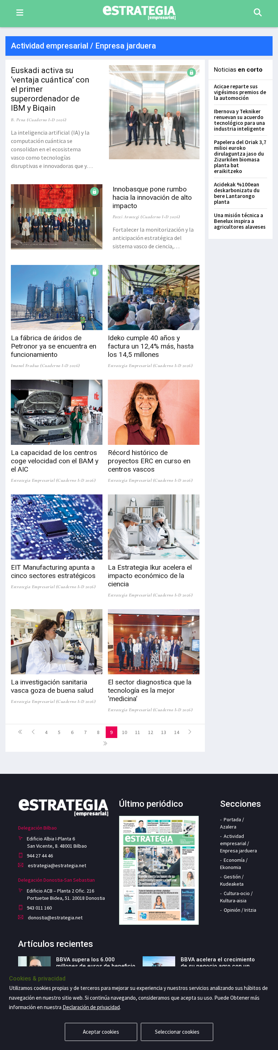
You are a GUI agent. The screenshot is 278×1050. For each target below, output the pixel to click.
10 (124, 732)
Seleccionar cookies (177, 1031)
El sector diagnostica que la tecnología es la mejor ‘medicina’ (149, 690)
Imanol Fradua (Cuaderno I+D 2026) (45, 365)
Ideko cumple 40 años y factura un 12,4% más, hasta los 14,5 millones (151, 346)
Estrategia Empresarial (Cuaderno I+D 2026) (150, 365)
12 (150, 732)
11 (137, 732)
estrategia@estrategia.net (56, 865)
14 (176, 732)
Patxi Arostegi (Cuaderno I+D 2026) (146, 217)
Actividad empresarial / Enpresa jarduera (238, 843)
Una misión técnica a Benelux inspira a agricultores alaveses (240, 221)
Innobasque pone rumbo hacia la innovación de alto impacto (152, 197)
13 (163, 732)
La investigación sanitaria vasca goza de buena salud (52, 686)
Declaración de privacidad (91, 1007)
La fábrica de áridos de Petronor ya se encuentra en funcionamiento (53, 346)
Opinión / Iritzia (240, 910)
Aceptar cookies (101, 1031)
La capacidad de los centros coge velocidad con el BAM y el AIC (54, 460)
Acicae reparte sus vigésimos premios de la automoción (240, 92)
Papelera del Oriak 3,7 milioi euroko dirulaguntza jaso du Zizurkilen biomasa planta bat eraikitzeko (240, 156)
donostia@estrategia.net (55, 917)
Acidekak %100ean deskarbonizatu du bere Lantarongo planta (237, 193)
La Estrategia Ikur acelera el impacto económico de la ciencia (150, 575)
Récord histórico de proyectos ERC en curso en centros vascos (149, 460)
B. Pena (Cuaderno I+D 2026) (39, 120)
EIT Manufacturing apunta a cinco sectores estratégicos (53, 571)
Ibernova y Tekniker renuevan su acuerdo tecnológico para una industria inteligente (239, 120)
